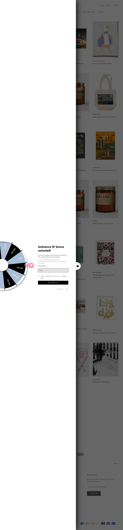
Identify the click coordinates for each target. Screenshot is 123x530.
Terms (48, 276)
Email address (42, 266)
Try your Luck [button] (53, 283)
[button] (66, 289)
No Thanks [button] (60, 289)
